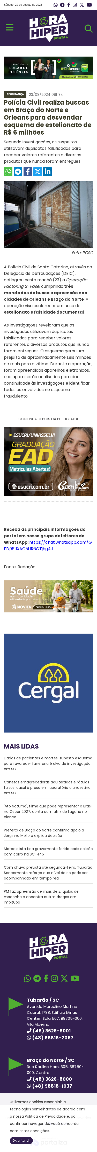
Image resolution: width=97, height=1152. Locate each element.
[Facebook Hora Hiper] (68, 5)
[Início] (48, 41)
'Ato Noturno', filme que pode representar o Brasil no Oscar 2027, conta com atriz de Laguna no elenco (48, 812)
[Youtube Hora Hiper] (89, 5)
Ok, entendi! (21, 1140)
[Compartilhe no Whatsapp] (8, 171)
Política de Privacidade (45, 1116)
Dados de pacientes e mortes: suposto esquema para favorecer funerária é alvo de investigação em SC (48, 764)
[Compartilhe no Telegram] (18, 171)
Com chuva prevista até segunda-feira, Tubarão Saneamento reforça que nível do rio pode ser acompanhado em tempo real (48, 873)
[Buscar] (88, 28)
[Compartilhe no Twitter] (37, 171)
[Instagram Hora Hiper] (75, 5)
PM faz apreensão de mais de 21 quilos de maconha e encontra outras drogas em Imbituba (41, 897)
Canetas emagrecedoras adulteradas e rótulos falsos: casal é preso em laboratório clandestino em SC (47, 788)
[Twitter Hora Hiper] (81, 5)
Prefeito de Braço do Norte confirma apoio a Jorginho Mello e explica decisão (44, 833)
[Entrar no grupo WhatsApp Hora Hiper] (56, 5)
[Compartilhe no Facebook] (28, 171)
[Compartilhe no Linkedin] (47, 171)
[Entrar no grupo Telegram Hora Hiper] (62, 5)
